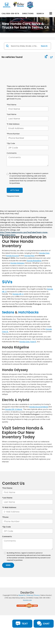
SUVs (7, 282)
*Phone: (5, 517)
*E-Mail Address (13, 124)
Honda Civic (44, 253)
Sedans (8, 312)
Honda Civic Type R (27, 341)
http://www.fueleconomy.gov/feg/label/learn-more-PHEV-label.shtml (24, 233)
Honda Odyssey (17, 263)
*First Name (11, 104)
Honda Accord (12, 255)
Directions (28, 13)
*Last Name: (7, 498)
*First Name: (7, 488)
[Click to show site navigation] (51, 13)
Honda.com (27, 600)
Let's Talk (14, 190)
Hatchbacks (28, 312)
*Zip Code (11, 143)
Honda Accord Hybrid (38, 406)
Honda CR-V (18, 294)
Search (44, 46)
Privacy (37, 595)
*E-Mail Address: (9, 507)
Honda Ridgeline (34, 260)
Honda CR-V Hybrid (13, 409)
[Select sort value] (51, 57)
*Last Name (11, 114)
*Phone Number (13, 134)
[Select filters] (46, 57)
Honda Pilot (29, 255)
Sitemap (30, 595)
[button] (10, 13)
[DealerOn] (27, 592)
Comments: (12, 153)
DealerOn (22, 595)
